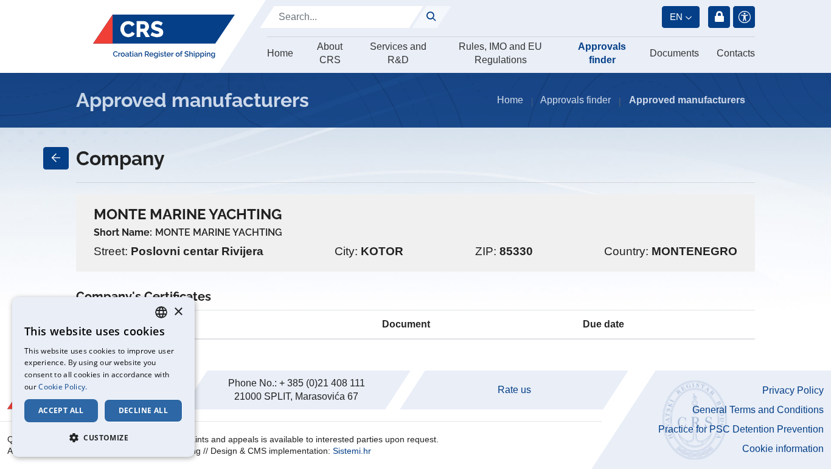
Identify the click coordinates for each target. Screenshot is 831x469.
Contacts (736, 53)
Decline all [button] (143, 410)
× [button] (178, 312)
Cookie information (783, 448)
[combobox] (161, 312)
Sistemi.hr (352, 451)
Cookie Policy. (62, 387)
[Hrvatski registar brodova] (164, 36)
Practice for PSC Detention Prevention (741, 429)
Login (719, 17)
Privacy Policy (793, 390)
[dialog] (103, 377)
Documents (674, 53)
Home (280, 53)
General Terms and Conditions (758, 410)
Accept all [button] (61, 410)
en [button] (676, 17)
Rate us (514, 390)
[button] (103, 437)
